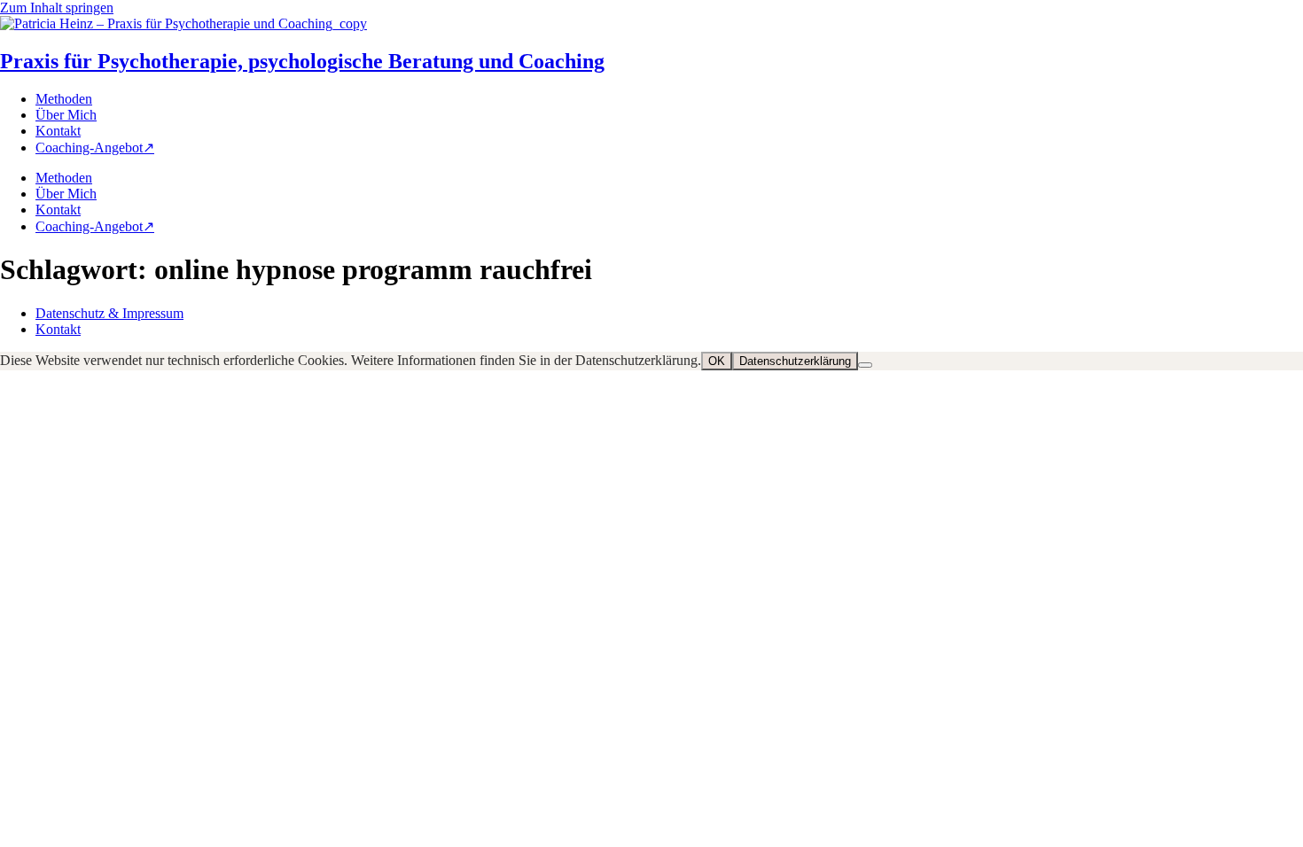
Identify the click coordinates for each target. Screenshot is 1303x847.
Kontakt (58, 130)
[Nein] (865, 365)
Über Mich (66, 114)
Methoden (63, 98)
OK (716, 361)
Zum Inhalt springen (56, 7)
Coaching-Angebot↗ (94, 147)
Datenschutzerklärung (795, 361)
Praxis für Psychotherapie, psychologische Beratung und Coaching (302, 61)
